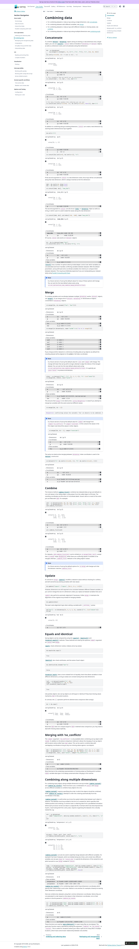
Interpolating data (20, 48)
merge (81, 24)
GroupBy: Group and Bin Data (23, 45)
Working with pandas (21, 71)
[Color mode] (120, 6)
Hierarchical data (19, 26)
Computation (18, 43)
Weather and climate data (22, 85)
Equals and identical (112, 25)
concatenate (93, 22)
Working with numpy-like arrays (23, 73)
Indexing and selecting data (22, 35)
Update (109, 23)
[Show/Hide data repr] (100, 72)
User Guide (39, 6)
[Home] (44, 11)
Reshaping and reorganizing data (24, 40)
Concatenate (110, 15)
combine (50, 29)
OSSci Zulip (61, 2)
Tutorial (46, 6)
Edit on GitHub (112, 37)
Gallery (53, 6)
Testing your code (20, 94)
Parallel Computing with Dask (23, 28)
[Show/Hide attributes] (99, 72)
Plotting (17, 64)
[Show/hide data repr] (46, 64)
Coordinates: (50, 70)
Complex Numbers (20, 57)
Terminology (18, 21)
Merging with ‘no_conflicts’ (114, 28)
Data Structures (19, 23)
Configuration (19, 92)
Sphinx (25, 947)
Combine (109, 20)
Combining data (19, 38)
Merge (108, 18)
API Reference (61, 6)
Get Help (69, 6)
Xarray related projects (21, 76)
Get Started (31, 6)
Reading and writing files (22, 55)
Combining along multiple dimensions (114, 31)
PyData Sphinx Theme (114, 945)
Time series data (19, 83)
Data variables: (50, 260)
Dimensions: (50, 251)
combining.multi (95, 31)
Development (77, 6)
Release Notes (87, 6)
